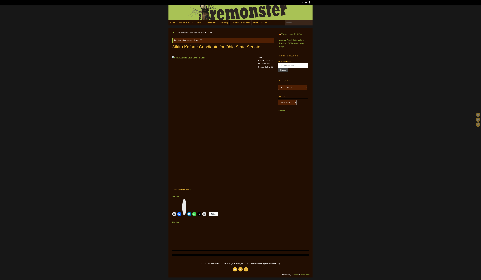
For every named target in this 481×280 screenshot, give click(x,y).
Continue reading (181, 189)
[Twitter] (306, 2)
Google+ (281, 110)
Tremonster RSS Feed (292, 34)
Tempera (295, 275)
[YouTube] (302, 2)
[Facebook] (309, 2)
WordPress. (305, 275)
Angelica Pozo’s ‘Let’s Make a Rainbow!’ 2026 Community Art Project (292, 43)
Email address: (284, 61)
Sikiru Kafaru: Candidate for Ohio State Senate (216, 46)
